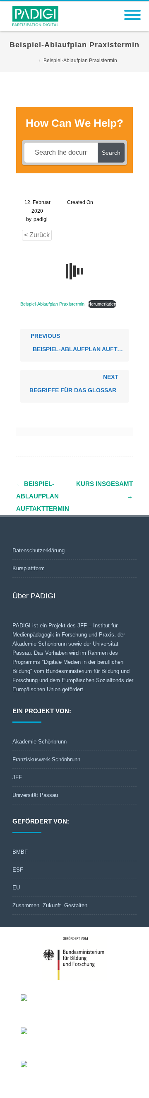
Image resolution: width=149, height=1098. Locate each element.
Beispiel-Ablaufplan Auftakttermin (42, 496)
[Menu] (132, 10)
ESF (17, 870)
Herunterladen (102, 303)
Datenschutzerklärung (38, 550)
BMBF (20, 852)
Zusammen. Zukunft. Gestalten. (50, 905)
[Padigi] (33, 28)
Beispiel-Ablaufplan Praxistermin (52, 303)
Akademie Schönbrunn (39, 741)
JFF (17, 777)
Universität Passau (35, 795)
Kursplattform (28, 568)
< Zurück (37, 234)
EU (16, 887)
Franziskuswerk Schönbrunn (46, 759)
